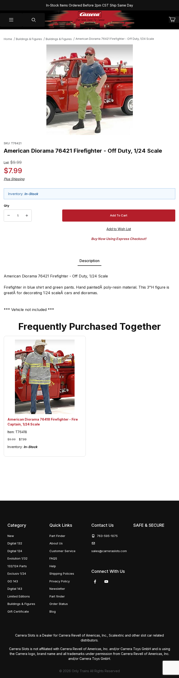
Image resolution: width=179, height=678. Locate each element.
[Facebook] (95, 581)
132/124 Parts (17, 566)
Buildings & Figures (21, 604)
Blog (52, 611)
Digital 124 (14, 551)
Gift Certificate (18, 611)
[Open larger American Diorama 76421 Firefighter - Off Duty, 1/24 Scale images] (89, 89)
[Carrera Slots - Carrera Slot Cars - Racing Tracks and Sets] (89, 19)
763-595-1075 (106, 536)
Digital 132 (14, 543)
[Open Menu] (11, 20)
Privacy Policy (59, 581)
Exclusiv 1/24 (16, 573)
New (10, 536)
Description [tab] (89, 260)
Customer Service (62, 551)
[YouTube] (106, 581)
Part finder (57, 596)
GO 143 (12, 581)
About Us (56, 543)
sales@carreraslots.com (109, 551)
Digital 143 (14, 588)
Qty (6, 205)
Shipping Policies (61, 573)
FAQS (53, 558)
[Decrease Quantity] (8, 215)
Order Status (58, 604)
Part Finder (57, 536)
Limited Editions (18, 596)
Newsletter (57, 588)
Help (52, 566)
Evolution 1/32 (17, 558)
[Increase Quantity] (26, 215)
